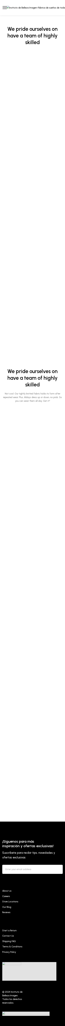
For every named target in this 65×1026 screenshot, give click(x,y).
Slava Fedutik (9, 142)
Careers (6, 896)
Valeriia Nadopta (11, 343)
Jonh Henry (32, 801)
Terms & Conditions (12, 946)
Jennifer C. (7, 243)
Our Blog (6, 907)
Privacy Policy (9, 952)
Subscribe (58, 870)
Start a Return (9, 930)
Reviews (6, 912)
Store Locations (10, 901)
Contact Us (8, 935)
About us (6, 890)
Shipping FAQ (9, 941)
